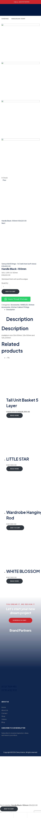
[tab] (23, 309)
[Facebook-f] (15, 696)
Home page (5, 18)
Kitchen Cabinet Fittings (20, 307)
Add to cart (10, 291)
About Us (4, 710)
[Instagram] (18, 696)
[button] (32, 10)
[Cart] (29, 815)
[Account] (15, 815)
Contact (4, 713)
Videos (4, 719)
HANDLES (24, 305)
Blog (3, 722)
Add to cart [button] (15, 528)
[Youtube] (25, 696)
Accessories (15, 305)
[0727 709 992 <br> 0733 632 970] (2, 683)
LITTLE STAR (17, 458)
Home (3, 707)
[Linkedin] (22, 696)
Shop (3, 716)
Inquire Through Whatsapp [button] (17, 299)
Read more (14, 415)
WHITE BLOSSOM (23, 571)
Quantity (4, 283)
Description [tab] (19, 319)
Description (10, 309)
